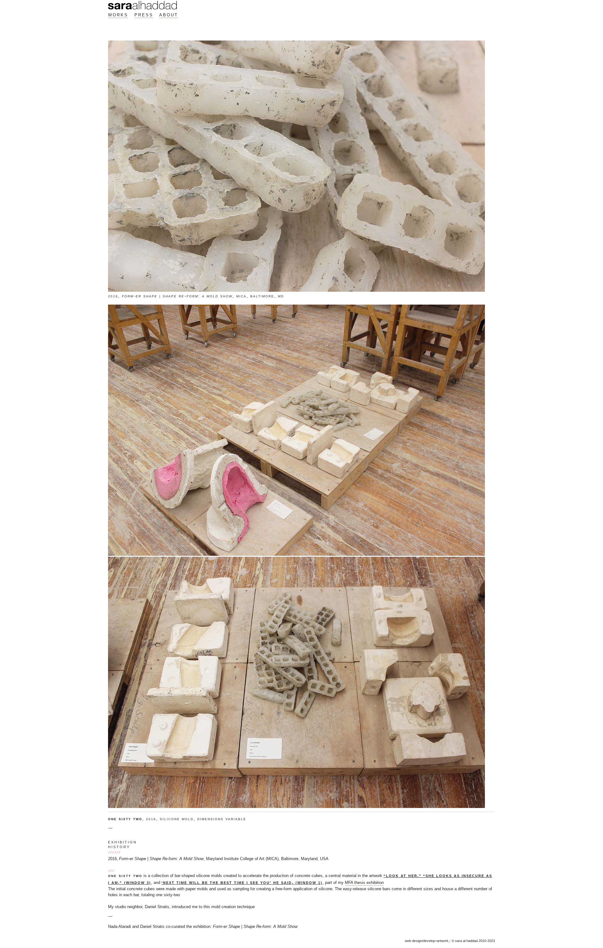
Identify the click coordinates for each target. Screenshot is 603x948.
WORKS (118, 15)
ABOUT (168, 15)
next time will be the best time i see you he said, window (242, 882)
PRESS (143, 15)
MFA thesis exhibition (364, 882)
